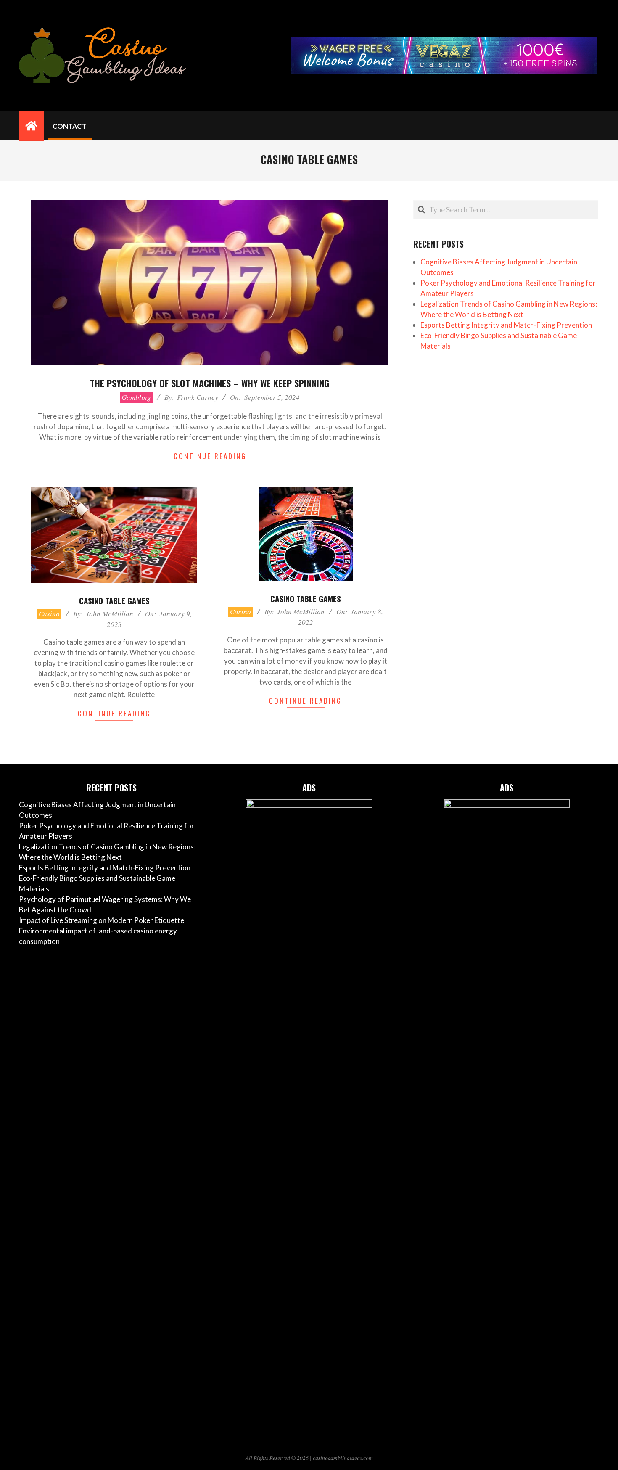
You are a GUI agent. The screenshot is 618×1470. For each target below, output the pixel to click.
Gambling (136, 397)
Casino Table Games (114, 600)
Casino (49, 614)
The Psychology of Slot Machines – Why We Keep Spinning (210, 383)
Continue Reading (210, 456)
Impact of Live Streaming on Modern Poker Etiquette (101, 920)
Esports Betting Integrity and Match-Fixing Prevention (506, 324)
